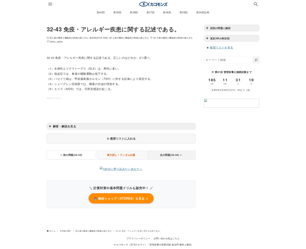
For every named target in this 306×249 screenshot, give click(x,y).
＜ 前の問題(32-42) (71, 155)
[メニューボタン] (50, 4)
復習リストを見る (221, 47)
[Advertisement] (121, 108)
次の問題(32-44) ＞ (171, 155)
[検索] (256, 60)
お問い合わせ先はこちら (167, 238)
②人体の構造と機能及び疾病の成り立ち (69, 37)
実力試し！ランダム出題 (121, 155)
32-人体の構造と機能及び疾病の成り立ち (129, 37)
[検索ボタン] (255, 4)
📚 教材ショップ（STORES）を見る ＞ (121, 198)
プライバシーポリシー (138, 238)
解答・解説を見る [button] (64, 126)
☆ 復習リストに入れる (121, 138)
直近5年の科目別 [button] (220, 38)
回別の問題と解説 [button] (220, 28)
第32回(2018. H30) (98, 37)
